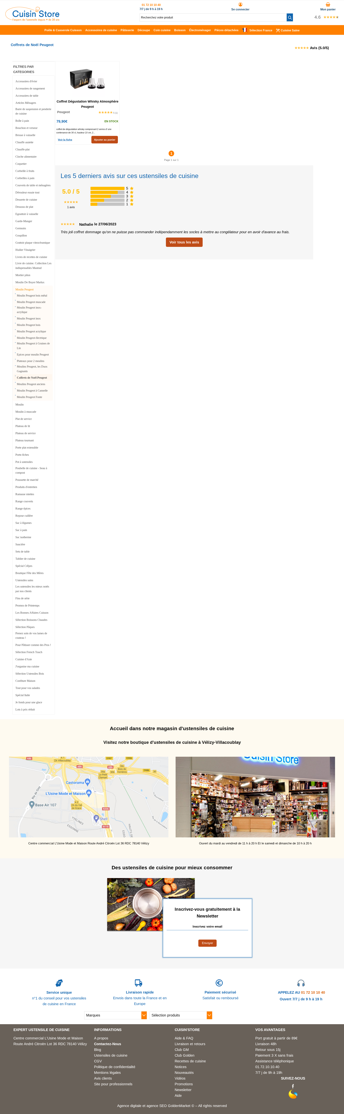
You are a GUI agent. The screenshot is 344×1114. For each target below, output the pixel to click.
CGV (98, 1061)
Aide (178, 1096)
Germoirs (20, 228)
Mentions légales (107, 1073)
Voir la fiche (65, 139)
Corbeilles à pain (24, 178)
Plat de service (23, 418)
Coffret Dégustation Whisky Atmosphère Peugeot (87, 104)
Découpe (144, 30)
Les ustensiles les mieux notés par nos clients (32, 589)
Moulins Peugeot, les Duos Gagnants (32, 369)
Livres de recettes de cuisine (31, 257)
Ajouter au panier (104, 139)
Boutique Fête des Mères (29, 573)
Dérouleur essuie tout (27, 192)
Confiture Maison (25, 680)
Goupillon (21, 235)
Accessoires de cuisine (101, 30)
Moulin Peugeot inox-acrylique (29, 310)
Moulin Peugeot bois (28, 324)
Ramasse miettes (24, 494)
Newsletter (183, 1090)
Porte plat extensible (26, 447)
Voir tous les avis (184, 242)
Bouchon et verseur (26, 127)
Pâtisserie (127, 30)
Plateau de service (25, 433)
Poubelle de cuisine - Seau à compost (31, 470)
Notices (181, 1067)
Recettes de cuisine (190, 1061)
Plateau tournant (24, 440)
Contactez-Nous (107, 1044)
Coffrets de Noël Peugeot (32, 377)
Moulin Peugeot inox (29, 318)
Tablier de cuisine (25, 558)
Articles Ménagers (25, 102)
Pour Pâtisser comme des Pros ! (33, 644)
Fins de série (22, 598)
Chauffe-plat (22, 149)
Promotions (184, 1084)
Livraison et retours (190, 1044)
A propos (101, 1038)
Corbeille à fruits (24, 170)
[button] (290, 17)
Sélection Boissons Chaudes (31, 619)
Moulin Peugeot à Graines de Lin (33, 346)
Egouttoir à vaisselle (26, 213)
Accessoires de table (26, 95)
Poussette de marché (26, 479)
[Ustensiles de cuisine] (32, 20)
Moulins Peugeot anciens (31, 384)
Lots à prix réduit (25, 709)
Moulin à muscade (25, 411)
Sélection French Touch (28, 652)
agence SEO (157, 1106)
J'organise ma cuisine (27, 666)
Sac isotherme (23, 537)
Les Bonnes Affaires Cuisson (31, 612)
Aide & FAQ (184, 1038)
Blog (97, 1050)
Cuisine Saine (290, 30)
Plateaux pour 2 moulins (30, 360)
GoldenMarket (180, 1106)
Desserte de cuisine (26, 199)
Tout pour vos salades (27, 687)
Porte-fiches (22, 454)
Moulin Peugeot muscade (31, 302)
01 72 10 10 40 (151, 4)
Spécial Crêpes (23, 565)
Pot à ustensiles (24, 461)
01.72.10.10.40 (267, 1067)
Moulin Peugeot (24, 289)
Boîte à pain (22, 120)
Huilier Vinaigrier (25, 249)
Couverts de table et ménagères (33, 185)
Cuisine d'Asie (23, 659)
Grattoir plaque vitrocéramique (32, 242)
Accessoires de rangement (30, 88)
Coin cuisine (162, 30)
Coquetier (21, 163)
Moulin (19, 404)
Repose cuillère (24, 515)
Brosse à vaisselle (25, 135)
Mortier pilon (22, 275)
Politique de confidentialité (114, 1067)
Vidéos (180, 1078)
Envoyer (207, 943)
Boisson (180, 30)
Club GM (182, 1050)
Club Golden (184, 1055)
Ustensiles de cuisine (110, 1055)
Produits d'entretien (26, 487)
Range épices (22, 508)
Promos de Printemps (27, 605)
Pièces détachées (226, 30)
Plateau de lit (22, 426)
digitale (135, 1106)
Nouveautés (184, 1073)
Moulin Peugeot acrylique (31, 331)
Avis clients (103, 1078)
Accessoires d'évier (26, 81)
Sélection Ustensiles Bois (29, 673)
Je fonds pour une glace (28, 702)
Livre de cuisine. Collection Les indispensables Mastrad (33, 265)
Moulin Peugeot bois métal (32, 295)
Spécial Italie (22, 695)
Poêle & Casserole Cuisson (63, 30)
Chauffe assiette (24, 142)
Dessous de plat (24, 206)
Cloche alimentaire (26, 156)
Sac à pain (21, 530)
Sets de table (22, 551)
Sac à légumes (23, 522)
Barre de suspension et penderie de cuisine (33, 111)
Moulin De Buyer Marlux (29, 282)
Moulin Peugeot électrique (32, 337)
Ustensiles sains (24, 580)
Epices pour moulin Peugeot (33, 354)
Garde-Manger (23, 221)
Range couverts (24, 501)
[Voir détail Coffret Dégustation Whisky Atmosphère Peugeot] (87, 79)
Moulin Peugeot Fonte (29, 397)
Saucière (20, 544)
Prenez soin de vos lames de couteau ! (31, 635)
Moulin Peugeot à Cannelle (32, 390)
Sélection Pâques (25, 627)
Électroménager (200, 30)
